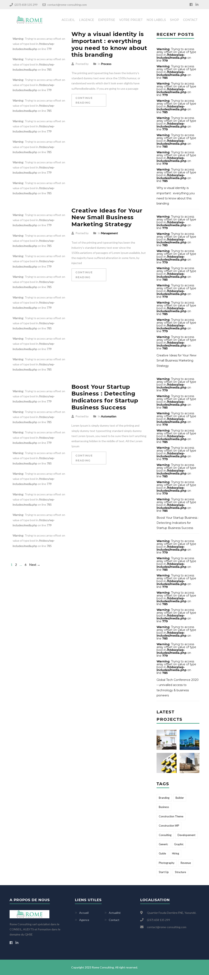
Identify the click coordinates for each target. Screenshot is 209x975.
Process (106, 64)
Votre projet (130, 20)
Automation (108, 416)
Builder (180, 797)
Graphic (178, 844)
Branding (164, 797)
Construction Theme (171, 816)
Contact (190, 20)
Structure (180, 872)
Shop (174, 20)
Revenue (186, 862)
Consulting (165, 835)
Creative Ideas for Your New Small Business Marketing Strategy (106, 217)
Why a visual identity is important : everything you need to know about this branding (109, 44)
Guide (162, 853)
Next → (34, 564)
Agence (84, 920)
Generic (163, 844)
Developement (186, 835)
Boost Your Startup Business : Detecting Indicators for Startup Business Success (104, 397)
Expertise (106, 20)
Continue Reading (84, 100)
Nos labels (156, 20)
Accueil (68, 20)
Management (109, 233)
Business (164, 807)
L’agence (86, 20)
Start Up (164, 872)
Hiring (175, 853)
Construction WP (169, 825)
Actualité (115, 912)
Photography (167, 862)
